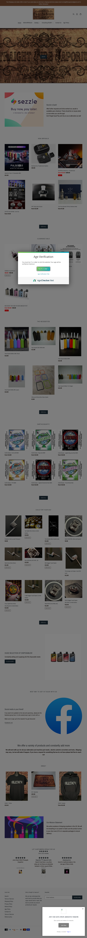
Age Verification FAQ (43, 274)
